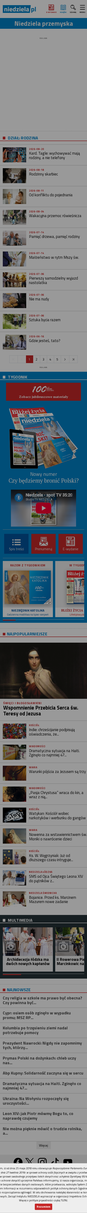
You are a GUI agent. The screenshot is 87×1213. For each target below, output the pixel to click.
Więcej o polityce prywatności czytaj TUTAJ (43, 1200)
